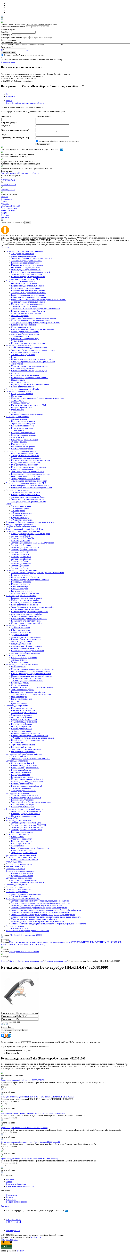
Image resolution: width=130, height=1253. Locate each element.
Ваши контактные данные (13, 27)
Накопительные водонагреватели (20, 871)
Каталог (9, 1197)
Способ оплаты (7, 45)
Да (7, 94)
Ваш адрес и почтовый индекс (15, 37)
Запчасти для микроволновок (19, 391)
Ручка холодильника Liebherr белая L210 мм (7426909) (24, 1128)
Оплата (9, 1182)
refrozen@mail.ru (8, 189)
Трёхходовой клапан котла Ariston (24, 951)
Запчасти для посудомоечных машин (22, 664)
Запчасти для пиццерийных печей (21, 855)
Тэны (8, 504)
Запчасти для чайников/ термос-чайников (24, 754)
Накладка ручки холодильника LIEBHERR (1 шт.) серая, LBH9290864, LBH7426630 (37, 1097)
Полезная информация (16, 1184)
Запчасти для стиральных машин (20, 281)
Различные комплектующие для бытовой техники (27, 931)
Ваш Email (6, 32)
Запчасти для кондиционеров (18, 889)
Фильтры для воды (14, 862)
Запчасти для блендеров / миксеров (21, 570)
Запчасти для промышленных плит (21, 451)
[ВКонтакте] (2, 1035)
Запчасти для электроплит (17, 416)
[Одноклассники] (6, 1035)
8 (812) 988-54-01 (8, 180)
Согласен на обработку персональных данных (24, 55)
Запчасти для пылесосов (16, 625)
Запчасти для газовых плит (18, 834)
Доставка (10, 1179)
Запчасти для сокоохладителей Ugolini (22, 389)
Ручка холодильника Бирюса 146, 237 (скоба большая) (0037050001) (30, 1142)
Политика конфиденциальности (20, 1186)
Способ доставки (8, 40)
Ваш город (6, 35)
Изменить (10, 96)
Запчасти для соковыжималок (19, 878)
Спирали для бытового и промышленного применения (30, 522)
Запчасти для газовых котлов (18, 820)
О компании (11, 1195)
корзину (20, 1251)
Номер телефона (9, 29)
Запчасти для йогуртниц (16, 885)
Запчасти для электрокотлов (18, 490)
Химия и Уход (12, 818)
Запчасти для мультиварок (17, 793)
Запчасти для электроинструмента (21, 857)
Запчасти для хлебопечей (17, 761)
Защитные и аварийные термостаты (21, 527)
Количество (7, 47)
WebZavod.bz (36, 1237)
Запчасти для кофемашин (17, 706)
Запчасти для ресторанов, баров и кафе (23, 898)
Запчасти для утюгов (15, 926)
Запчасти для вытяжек (15, 869)
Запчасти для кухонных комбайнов (21, 595)
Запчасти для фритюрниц (17, 892)
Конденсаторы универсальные (19, 524)
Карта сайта (11, 1199)
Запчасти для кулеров (15, 655)
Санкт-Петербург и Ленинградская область (25, 103)
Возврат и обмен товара (16, 1202)
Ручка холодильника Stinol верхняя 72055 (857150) (23, 1080)
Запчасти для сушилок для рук (19, 887)
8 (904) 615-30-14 (8, 185)
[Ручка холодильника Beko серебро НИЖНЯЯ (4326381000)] (20, 1010)
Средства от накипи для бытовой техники (24, 809)
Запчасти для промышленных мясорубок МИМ (26, 483)
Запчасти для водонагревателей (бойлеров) (24, 251)
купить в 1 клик (21, 1030)
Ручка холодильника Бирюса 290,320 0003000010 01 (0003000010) (29, 1158)
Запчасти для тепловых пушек (19, 864)
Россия (9, 101)
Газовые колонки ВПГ (16, 866)
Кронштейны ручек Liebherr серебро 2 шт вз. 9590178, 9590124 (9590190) (32, 1113)
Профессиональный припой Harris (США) (24, 529)
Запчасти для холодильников (18, 345)
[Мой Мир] (9, 1035)
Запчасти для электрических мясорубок (23, 531)
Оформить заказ (8, 52)
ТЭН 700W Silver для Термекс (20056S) (26, 935)
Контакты (5, 1206)
